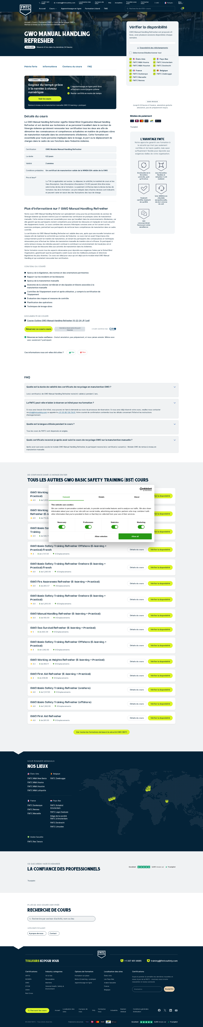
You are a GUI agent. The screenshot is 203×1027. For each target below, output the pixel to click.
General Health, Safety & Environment (54, 987)
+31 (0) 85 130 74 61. (67, 412)
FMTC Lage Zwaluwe (59, 812)
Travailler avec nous (131, 2)
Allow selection (101, 536)
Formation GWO (45, 22)
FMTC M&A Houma (35, 782)
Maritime (48, 983)
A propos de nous (99, 2)
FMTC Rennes (33, 809)
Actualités (118, 3)
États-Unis (108, 976)
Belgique (107, 990)
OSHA (27, 990)
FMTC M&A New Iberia (37, 778)
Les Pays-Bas (109, 979)
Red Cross (29, 993)
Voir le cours (44, 99)
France (106, 986)
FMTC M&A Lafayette (36, 790)
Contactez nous (145, 2)
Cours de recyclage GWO (63, 22)
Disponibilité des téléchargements (154, 48)
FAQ (109, 3)
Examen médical (123, 1010)
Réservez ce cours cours (38, 329)
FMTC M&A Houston (36, 786)
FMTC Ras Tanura (35, 841)
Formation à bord (92, 8)
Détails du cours (137, 549)
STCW (27, 986)
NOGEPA (28, 979)
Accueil (42, 8)
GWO (27, 983)
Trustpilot (134, 127)
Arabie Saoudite (110, 983)
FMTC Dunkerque (34, 805)
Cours (52, 8)
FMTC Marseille (34, 813)
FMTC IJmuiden (57, 826)
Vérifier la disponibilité (160, 496)
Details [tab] (101, 497)
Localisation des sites (85, 2)
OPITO (27, 976)
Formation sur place (82, 976)
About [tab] (136, 497)
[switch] (88, 527)
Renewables (50, 979)
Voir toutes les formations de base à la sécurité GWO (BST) (101, 732)
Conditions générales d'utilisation (140, 1010)
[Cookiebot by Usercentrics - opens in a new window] (141, 489)
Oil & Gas (48, 976)
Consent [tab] (66, 497)
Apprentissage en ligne (71, 8)
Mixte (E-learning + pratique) (85, 979)
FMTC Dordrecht (57, 822)
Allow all (135, 536)
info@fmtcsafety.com (38, 412)
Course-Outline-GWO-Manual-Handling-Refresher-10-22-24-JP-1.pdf (58, 320)
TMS (106, 8)
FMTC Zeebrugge (57, 778)
